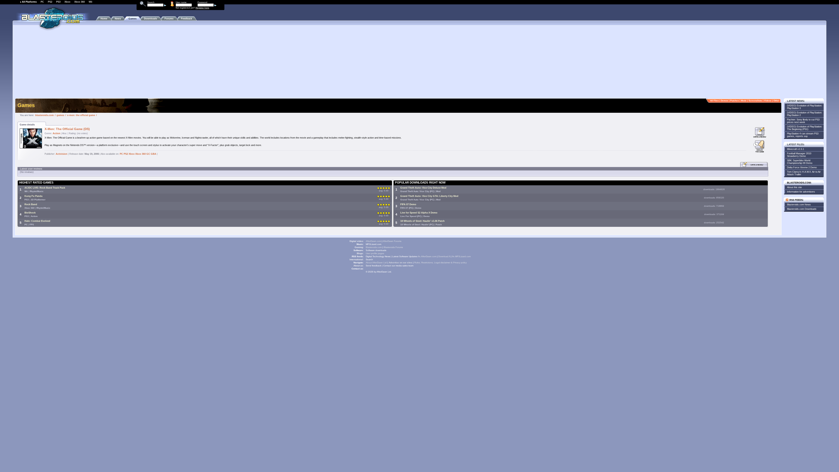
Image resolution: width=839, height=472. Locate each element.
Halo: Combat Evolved (37, 221)
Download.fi (444, 256)
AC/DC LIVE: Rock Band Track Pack (44, 187)
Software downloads (376, 250)
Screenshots (755, 100)
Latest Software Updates (404, 256)
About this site (794, 187)
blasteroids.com (44, 115)
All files (714, 100)
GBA (153, 154)
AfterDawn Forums (392, 241)
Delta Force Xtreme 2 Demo (802, 167)
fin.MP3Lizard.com (461, 256)
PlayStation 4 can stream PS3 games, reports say (802, 134)
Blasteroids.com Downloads (801, 209)
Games (132, 18)
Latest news (795, 101)
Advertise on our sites (400, 262)
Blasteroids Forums (393, 247)
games (60, 115)
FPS (31, 224)
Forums (169, 18)
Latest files (795, 144)
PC (42, 1)
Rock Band (30, 204)
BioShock (30, 212)
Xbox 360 (79, 1)
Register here (202, 8)
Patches (734, 100)
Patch (439, 224)
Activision (61, 154)
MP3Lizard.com (373, 244)
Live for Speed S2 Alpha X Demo (418, 212)
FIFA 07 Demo (408, 204)
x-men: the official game (81, 115)
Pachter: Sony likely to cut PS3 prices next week (803, 120)
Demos (724, 100)
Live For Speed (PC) (410, 216)
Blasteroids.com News (799, 204)
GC (148, 154)
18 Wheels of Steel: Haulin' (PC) (417, 224)
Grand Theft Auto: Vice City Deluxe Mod (423, 187)
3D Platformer (38, 199)
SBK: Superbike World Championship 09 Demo (799, 161)
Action (56, 133)
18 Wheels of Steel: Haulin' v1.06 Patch (422, 221)
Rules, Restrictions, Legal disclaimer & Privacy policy (440, 262)
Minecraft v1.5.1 (795, 149)
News (118, 18)
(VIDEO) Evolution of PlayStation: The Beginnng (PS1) (804, 127)
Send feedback (373, 265)
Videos (767, 100)
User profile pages (375, 253)
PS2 (50, 1)
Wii (90, 1)
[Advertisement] (419, 64)
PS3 (58, 1)
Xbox (67, 1)
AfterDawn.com (373, 241)
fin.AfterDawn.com (427, 256)
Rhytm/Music (36, 191)
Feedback (186, 18)
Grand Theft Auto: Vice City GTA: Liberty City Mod (429, 196)
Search (369, 259)
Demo (418, 208)
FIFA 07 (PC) (406, 208)
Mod (438, 191)
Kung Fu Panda (33, 196)
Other (776, 100)
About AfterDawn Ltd (376, 262)
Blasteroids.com (374, 247)
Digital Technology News (378, 256)
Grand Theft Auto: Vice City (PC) (417, 191)
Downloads (150, 18)
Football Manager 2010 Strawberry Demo (799, 154)
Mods (744, 100)
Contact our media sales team (398, 265)
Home (104, 18)
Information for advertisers (801, 191)
